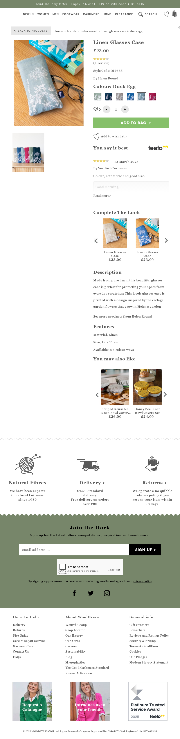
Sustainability (75, 651)
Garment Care (23, 646)
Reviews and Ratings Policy (149, 635)
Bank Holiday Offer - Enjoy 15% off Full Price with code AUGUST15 (90, 4)
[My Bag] (174, 14)
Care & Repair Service (29, 640)
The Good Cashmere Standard (87, 667)
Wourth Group (76, 625)
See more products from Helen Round (122, 316)
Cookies (135, 651)
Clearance (124, 14)
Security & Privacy (143, 640)
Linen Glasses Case (115, 254)
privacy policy (142, 581)
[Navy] (108, 96)
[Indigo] (130, 96)
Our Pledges (138, 657)
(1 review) (101, 63)
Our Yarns (72, 640)
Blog (68, 657)
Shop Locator (75, 630)
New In (28, 14)
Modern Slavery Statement (149, 662)
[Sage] (97, 96)
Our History (74, 635)
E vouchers (138, 630)
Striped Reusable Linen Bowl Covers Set (115, 412)
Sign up (144, 549)
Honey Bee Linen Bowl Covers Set (147, 410)
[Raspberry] (152, 96)
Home (107, 14)
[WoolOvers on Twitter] (90, 592)
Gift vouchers (139, 625)
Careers (71, 646)
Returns (19, 630)
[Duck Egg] (141, 96)
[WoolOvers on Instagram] (106, 592)
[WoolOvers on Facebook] (74, 592)
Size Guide (20, 635)
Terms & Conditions (144, 646)
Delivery (19, 625)
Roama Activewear (78, 673)
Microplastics (75, 662)
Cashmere (91, 14)
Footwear (70, 14)
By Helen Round (105, 78)
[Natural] (119, 96)
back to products (32, 30)
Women (43, 14)
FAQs (17, 657)
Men (55, 14)
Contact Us (21, 651)
